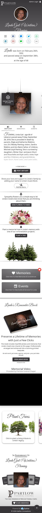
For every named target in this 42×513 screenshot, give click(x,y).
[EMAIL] (13, 41)
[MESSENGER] (21, 36)
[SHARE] (29, 41)
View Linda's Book (21, 359)
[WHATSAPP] (36, 36)
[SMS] (21, 41)
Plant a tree (21, 235)
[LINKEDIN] (5, 41)
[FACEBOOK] (13, 36)
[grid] (21, 97)
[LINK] (36, 41)
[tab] (8, 128)
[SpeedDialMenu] (37, 508)
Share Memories (22, 503)
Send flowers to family (21, 205)
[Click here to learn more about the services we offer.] (21, 494)
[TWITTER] (29, 36)
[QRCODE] (5, 36)
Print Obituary (22, 171)
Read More (21, 166)
